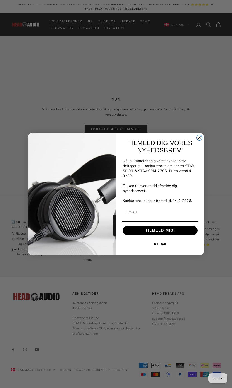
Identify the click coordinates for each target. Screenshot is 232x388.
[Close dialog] (199, 137)
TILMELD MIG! (160, 230)
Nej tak (160, 244)
